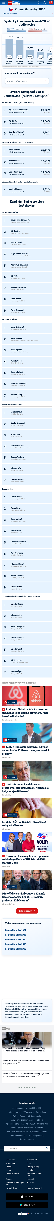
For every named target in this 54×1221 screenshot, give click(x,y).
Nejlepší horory (14, 1112)
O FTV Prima (10, 1160)
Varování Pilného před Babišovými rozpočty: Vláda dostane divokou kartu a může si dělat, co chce (24, 1049)
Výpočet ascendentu (38, 1132)
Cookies (9, 1179)
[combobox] (26, 81)
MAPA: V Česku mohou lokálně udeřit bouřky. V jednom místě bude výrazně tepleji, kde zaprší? (26, 1074)
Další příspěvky (25, 911)
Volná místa (10, 1163)
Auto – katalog (36, 1120)
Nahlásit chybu (11, 1188)
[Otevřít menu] (3, 2)
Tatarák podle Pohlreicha (22, 1128)
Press (29, 1163)
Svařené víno (42, 1124)
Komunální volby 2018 (15, 935)
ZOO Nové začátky (19, 1120)
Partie (15, 1116)
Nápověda (30, 1179)
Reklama (9, 1167)
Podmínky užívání (12, 1174)
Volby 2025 (30, 1124)
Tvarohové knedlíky (18, 1135)
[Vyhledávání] (38, 2)
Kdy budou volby (35, 1116)
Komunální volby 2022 (15, 930)
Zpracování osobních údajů (34, 1175)
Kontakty (30, 1170)
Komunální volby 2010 (15, 944)
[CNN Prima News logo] (14, 3)
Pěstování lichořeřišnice (17, 1132)
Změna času (41, 1112)
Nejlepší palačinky (36, 1135)
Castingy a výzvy (33, 1167)
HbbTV (8, 1170)
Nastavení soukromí (34, 1188)
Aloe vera (39, 1128)
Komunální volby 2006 (15, 949)
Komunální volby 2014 (15, 939)
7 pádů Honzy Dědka (15, 1124)
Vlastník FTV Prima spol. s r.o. (15, 1183)
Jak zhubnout (18, 1108)
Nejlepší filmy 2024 (34, 1108)
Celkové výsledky (10, 14)
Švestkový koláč (27, 1139)
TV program (28, 1112)
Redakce (30, 1182)
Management (32, 1160)
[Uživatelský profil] (44, 2)
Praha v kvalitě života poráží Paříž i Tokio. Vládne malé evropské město (26, 1062)
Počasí (23, 1116)
